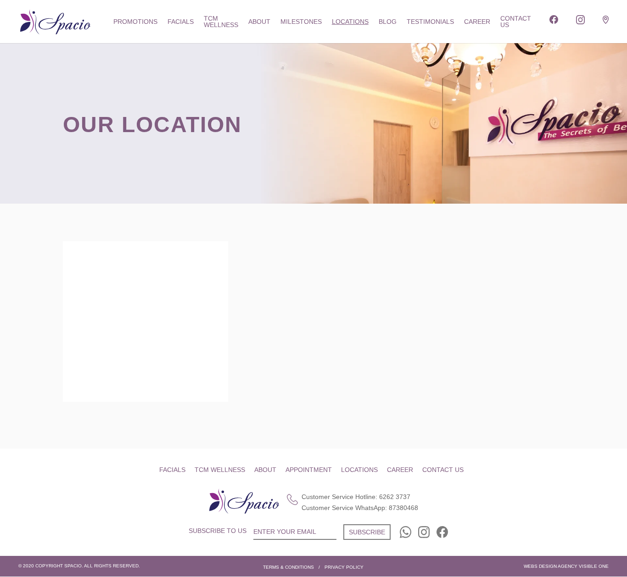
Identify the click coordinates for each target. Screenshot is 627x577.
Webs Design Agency (550, 566)
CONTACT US (515, 21)
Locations (350, 21)
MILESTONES (301, 21)
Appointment (309, 469)
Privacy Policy (344, 567)
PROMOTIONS (135, 21)
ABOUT (259, 21)
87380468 (403, 507)
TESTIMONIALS (430, 21)
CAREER (477, 21)
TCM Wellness (221, 21)
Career (400, 469)
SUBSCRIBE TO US (217, 530)
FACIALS (181, 21)
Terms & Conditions (288, 567)
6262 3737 (394, 496)
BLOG (388, 21)
